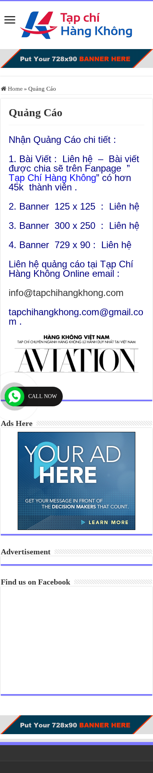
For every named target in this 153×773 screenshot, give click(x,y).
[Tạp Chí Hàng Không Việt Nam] (76, 23)
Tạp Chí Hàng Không (52, 177)
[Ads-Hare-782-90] (76, 58)
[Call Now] (14, 396)
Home (14, 89)
